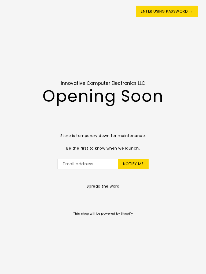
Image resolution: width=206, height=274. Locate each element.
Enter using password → (167, 11)
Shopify (127, 213)
